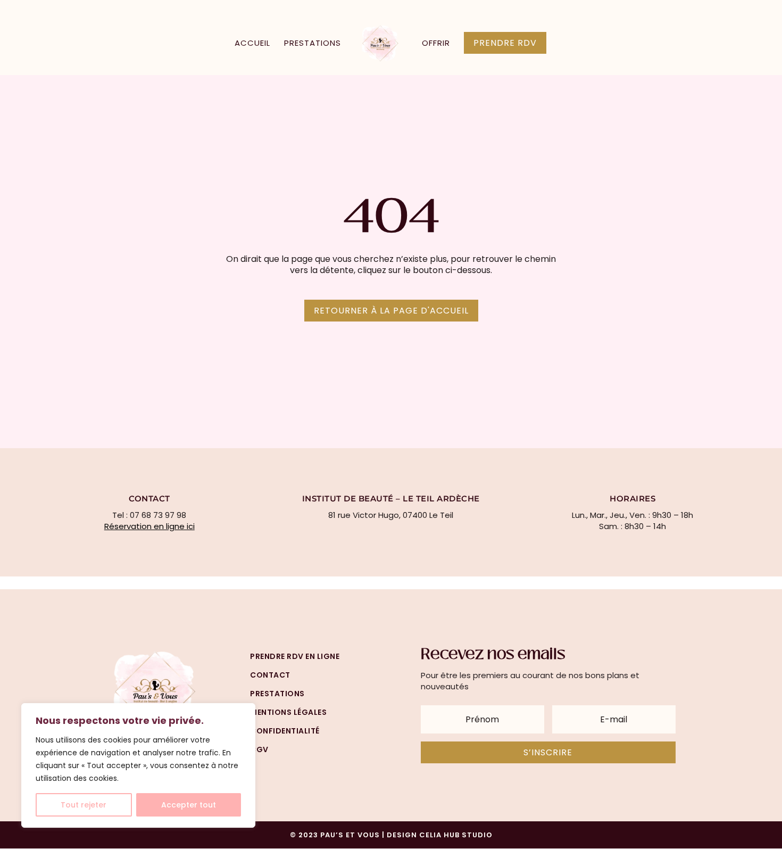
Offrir (436, 43)
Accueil (252, 43)
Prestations (312, 43)
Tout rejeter (83, 804)
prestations (277, 693)
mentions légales (288, 712)
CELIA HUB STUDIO (456, 835)
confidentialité (285, 731)
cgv (259, 749)
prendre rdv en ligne (294, 656)
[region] (138, 765)
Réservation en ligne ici (149, 526)
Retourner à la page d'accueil (391, 310)
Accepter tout (188, 804)
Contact (270, 675)
